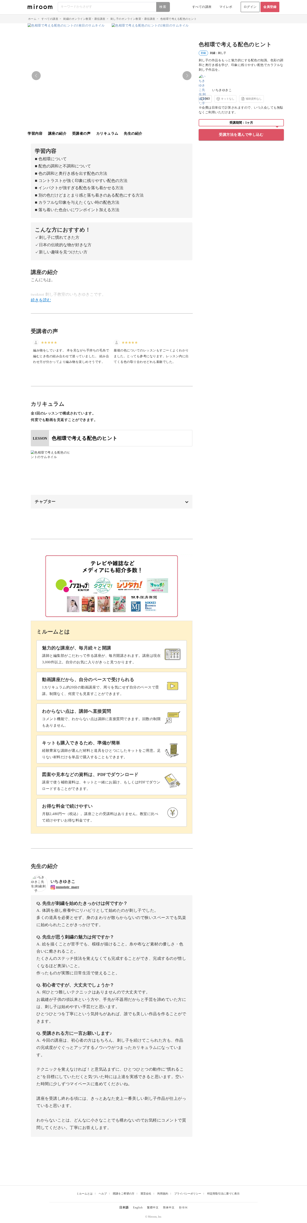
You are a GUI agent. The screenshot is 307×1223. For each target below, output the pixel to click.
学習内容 (35, 133)
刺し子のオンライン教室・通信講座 (132, 18)
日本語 (124, 1207)
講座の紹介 (57, 133)
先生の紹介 (133, 133)
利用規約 (162, 1193)
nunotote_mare (67, 887)
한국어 (183, 1207)
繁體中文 (153, 1207)
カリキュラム (107, 133)
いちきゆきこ (222, 90)
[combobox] (114, 7)
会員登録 (269, 7)
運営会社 (145, 1193)
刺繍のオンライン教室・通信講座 (84, 18)
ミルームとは (84, 1193)
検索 (163, 7)
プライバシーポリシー (187, 1193)
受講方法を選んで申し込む (241, 134)
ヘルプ (103, 1193)
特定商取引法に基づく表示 (223, 1193)
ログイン (250, 7)
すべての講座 (202, 7)
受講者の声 (81, 133)
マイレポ (225, 7)
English (138, 1207)
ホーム (32, 18)
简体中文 (169, 1207)
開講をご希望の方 (123, 1193)
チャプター (45, 501)
